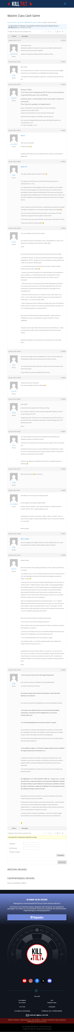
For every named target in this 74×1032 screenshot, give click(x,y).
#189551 (63, 431)
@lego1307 (24, 167)
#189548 (63, 351)
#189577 (63, 534)
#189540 (63, 84)
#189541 (63, 130)
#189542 (63, 161)
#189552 (63, 469)
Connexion (60, 855)
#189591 (63, 670)
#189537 (63, 62)
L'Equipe (52, 1007)
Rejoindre (38, 917)
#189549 (63, 378)
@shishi (23, 135)
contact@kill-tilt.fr (38, 1015)
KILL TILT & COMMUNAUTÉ (24, 22)
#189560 (63, 490)
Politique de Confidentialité (52, 1011)
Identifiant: (12, 844)
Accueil (9, 22)
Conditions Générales (22, 1011)
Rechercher (62, 862)
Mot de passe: (13, 848)
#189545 (63, 228)
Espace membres (37, 22)
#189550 (63, 399)
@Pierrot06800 (25, 539)
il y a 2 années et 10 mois (24, 27)
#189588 (63, 555)
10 (62, 31)
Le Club (22, 1007)
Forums (14, 22)
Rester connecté (15, 852)
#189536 (63, 40)
